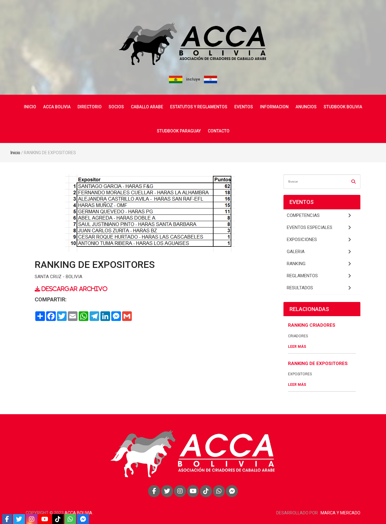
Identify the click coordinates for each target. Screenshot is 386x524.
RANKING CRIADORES (311, 325)
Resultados (300, 288)
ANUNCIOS (306, 106)
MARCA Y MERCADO (340, 512)
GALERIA (296, 251)
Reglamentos (302, 275)
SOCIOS (116, 106)
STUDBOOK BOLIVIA (343, 106)
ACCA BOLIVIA (57, 106)
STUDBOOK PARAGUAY (179, 131)
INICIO (30, 106)
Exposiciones (302, 239)
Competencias (303, 215)
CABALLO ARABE (147, 106)
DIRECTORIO (90, 106)
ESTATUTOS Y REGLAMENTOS (198, 106)
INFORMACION (274, 106)
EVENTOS (243, 106)
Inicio (15, 152)
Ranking (296, 263)
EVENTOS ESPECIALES (309, 227)
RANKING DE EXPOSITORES (318, 363)
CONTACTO (218, 131)
